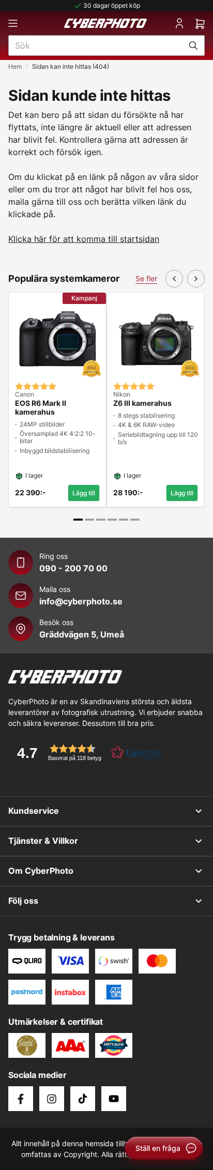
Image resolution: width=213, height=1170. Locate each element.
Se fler (146, 278)
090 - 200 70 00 (73, 568)
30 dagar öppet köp (111, 5)
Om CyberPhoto (40, 870)
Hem (15, 66)
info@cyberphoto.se (81, 601)
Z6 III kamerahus (142, 403)
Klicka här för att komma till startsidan (83, 239)
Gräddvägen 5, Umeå (81, 634)
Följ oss (23, 900)
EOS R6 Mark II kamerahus (40, 407)
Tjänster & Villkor (43, 840)
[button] (85, 752)
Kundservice (33, 811)
